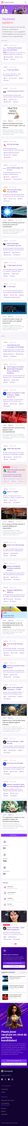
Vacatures (5, 845)
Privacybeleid (4, 1089)
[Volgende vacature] (24, 917)
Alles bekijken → (23, 972)
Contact (3, 1092)
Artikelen (5, 858)
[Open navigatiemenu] (25, 2)
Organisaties (6, 871)
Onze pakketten (13, 966)
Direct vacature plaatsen (13, 963)
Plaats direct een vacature (7, 1100)
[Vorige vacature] (3, 917)
